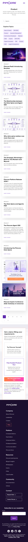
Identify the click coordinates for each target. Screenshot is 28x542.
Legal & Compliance (14, 44)
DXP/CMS (17, 38)
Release (20, 36)
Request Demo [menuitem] (10, 494)
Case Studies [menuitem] (9, 474)
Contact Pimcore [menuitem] (11, 499)
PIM (16, 41)
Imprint (6, 536)
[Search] (4, 21)
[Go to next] (8, 320)
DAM (5, 38)
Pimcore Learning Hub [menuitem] (12, 458)
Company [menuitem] (9, 411)
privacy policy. (7, 393)
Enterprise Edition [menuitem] (10, 440)
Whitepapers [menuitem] (9, 464)
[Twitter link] (12, 531)
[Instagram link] (16, 531)
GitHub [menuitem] (8, 486)
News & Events (7, 30)
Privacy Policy (16, 526)
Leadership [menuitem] (9, 417)
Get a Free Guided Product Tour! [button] (14, 379)
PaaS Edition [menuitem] (9, 437)
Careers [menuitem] (8, 420)
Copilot (10, 38)
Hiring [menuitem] (9, 424)
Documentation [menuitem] (10, 482)
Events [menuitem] (7, 468)
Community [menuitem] (10, 479)
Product (6, 33)
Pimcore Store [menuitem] (10, 450)
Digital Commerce (8, 41)
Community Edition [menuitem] (11, 446)
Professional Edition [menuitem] (11, 443)
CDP (5, 44)
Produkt (21, 41)
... (4, 320)
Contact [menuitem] (9, 491)
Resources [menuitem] (9, 455)
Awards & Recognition (15, 33)
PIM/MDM (16, 30)
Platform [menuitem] (9, 430)
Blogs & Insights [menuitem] (10, 461)
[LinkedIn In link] (19, 531)
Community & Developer (10, 36)
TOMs (18, 537)
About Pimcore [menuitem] (10, 414)
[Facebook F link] (8, 531)
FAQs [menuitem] (7, 471)
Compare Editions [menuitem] (11, 433)
